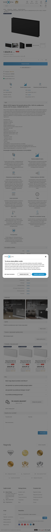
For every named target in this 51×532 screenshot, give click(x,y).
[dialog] (25, 266)
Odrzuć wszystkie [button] (24, 274)
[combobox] (45, 256)
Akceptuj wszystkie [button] (39, 274)
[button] (10, 274)
